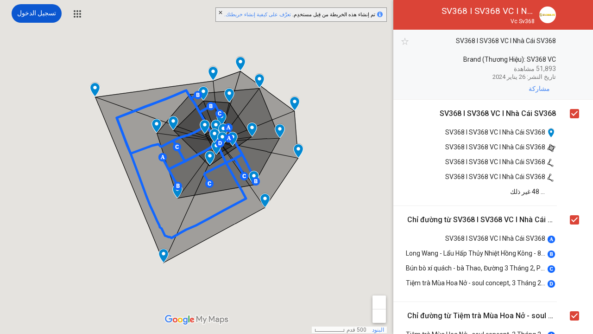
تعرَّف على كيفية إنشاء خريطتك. (257, 15)
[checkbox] (405, 41)
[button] (77, 14)
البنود (378, 330)
